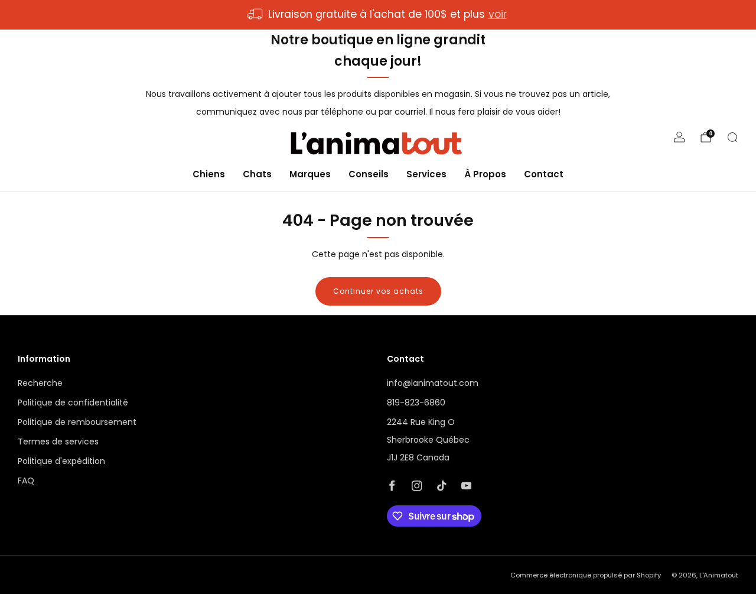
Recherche (40, 383)
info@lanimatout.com (432, 383)
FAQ (26, 480)
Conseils (368, 173)
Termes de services (58, 441)
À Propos (485, 173)
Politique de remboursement (77, 422)
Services (426, 173)
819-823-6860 (416, 402)
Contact (543, 173)
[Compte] (679, 137)
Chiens (209, 173)
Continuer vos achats (378, 291)
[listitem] (377, 15)
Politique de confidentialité (73, 402)
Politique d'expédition (61, 461)
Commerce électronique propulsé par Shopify (585, 575)
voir (497, 14)
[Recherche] (732, 137)
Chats (257, 173)
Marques (310, 173)
